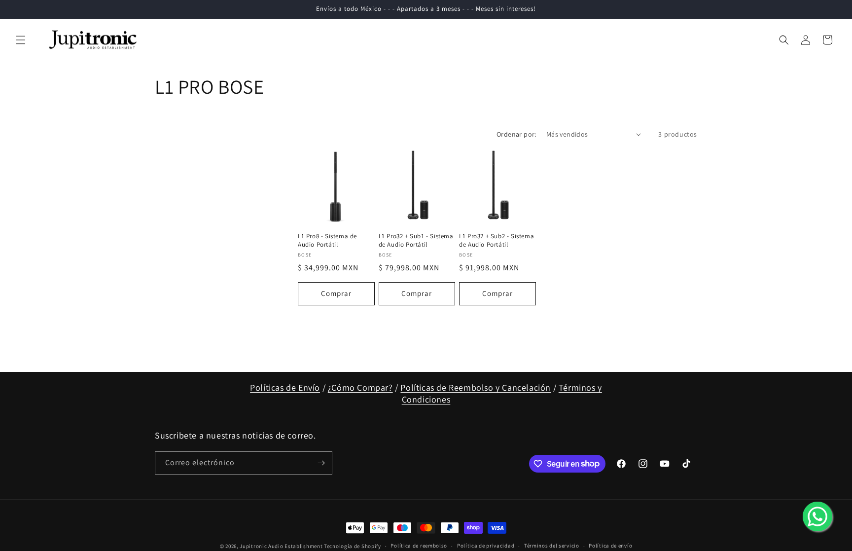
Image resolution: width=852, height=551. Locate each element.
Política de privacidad (485, 545)
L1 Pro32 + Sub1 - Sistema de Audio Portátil (416, 240)
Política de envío (610, 545)
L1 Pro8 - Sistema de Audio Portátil (327, 240)
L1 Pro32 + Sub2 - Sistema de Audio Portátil (496, 240)
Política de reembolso (418, 545)
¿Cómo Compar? (360, 387)
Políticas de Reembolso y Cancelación (475, 387)
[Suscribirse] (321, 463)
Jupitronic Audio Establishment (281, 546)
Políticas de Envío (285, 387)
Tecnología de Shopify (352, 546)
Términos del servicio (551, 545)
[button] (21, 40)
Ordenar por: (516, 134)
